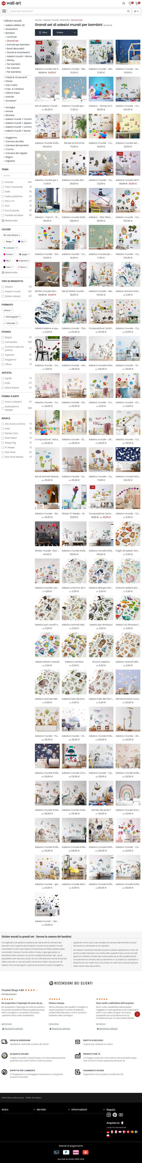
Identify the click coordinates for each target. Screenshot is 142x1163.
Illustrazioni (12, 29)
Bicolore (10, 115)
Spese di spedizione (20, 1040)
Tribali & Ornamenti (16, 77)
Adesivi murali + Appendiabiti (19, 123)
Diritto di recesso (93, 1040)
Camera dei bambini (17, 145)
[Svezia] (136, 1131)
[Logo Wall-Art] (11, 3)
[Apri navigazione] (4, 11)
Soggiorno (11, 137)
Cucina (9, 149)
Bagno (9, 157)
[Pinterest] (115, 1115)
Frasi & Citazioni (15, 89)
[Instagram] (108, 1115)
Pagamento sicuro (93, 1070)
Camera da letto (15, 141)
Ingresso (10, 161)
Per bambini (13, 64)
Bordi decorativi (15, 48)
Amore (9, 111)
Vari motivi (11, 85)
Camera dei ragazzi (16, 153)
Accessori (11, 100)
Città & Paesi (13, 92)
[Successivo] (137, 1014)
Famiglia (10, 107)
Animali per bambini (18, 44)
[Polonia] (107, 1135)
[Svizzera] (128, 1131)
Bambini (10, 33)
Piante (9, 81)
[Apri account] (123, 3)
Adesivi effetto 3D (15, 25)
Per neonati (13, 68)
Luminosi (12, 36)
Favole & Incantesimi (18, 52)
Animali (10, 96)
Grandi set (12, 40)
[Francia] (112, 1131)
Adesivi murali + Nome (19, 56)
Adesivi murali (13, 20)
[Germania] (107, 1131)
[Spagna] (132, 1131)
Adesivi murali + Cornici (19, 119)
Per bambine (14, 71)
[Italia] (116, 1131)
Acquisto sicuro (19, 1054)
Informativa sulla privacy (13, 1097)
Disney (10, 60)
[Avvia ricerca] (128, 11)
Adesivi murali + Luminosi (19, 126)
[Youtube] (121, 1115)
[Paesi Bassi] (120, 1131)
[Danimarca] (124, 1131)
